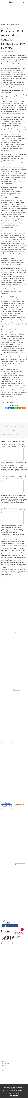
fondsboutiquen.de (16, 569)
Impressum (23, 1080)
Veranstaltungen (6, 1063)
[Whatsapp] (15, 408)
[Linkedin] (9, 408)
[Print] (21, 408)
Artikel (3, 1061)
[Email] (18, 408)
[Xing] (12, 408)
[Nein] (26, 1091)
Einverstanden (14, 1095)
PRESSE (4, 1065)
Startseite (3, 23)
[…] (2, 473)
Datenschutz (16, 1080)
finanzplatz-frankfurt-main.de (9, 1068)
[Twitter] (6, 408)
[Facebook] (4, 408)
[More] (24, 408)
